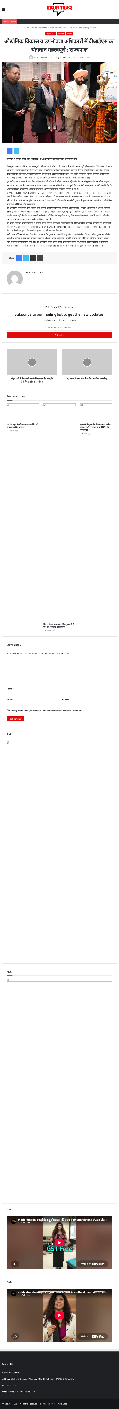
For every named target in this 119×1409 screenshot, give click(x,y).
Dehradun (35, 27)
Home (26, 27)
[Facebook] (9, 151)
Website (65, 699)
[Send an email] (48, 58)
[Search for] (115, 10)
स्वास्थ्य (69, 34)
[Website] (27, 277)
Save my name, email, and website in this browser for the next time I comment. (45, 710)
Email (10, 699)
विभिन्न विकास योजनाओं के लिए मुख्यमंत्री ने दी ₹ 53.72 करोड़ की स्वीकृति (58, 625)
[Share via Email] (33, 258)
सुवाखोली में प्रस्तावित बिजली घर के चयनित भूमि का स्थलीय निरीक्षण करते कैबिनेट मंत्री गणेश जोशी (95, 427)
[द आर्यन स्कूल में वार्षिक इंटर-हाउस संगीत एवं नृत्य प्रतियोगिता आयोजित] (23, 412)
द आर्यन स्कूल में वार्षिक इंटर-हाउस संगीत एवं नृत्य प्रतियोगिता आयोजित (22, 425)
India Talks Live (40, 58)
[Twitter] (16, 151)
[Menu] (3, 10)
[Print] (40, 258)
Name (10, 689)
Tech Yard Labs (60, 1404)
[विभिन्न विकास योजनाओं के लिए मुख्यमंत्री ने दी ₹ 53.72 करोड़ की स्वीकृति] (59, 512)
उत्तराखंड (61, 34)
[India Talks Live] (59, 9)
